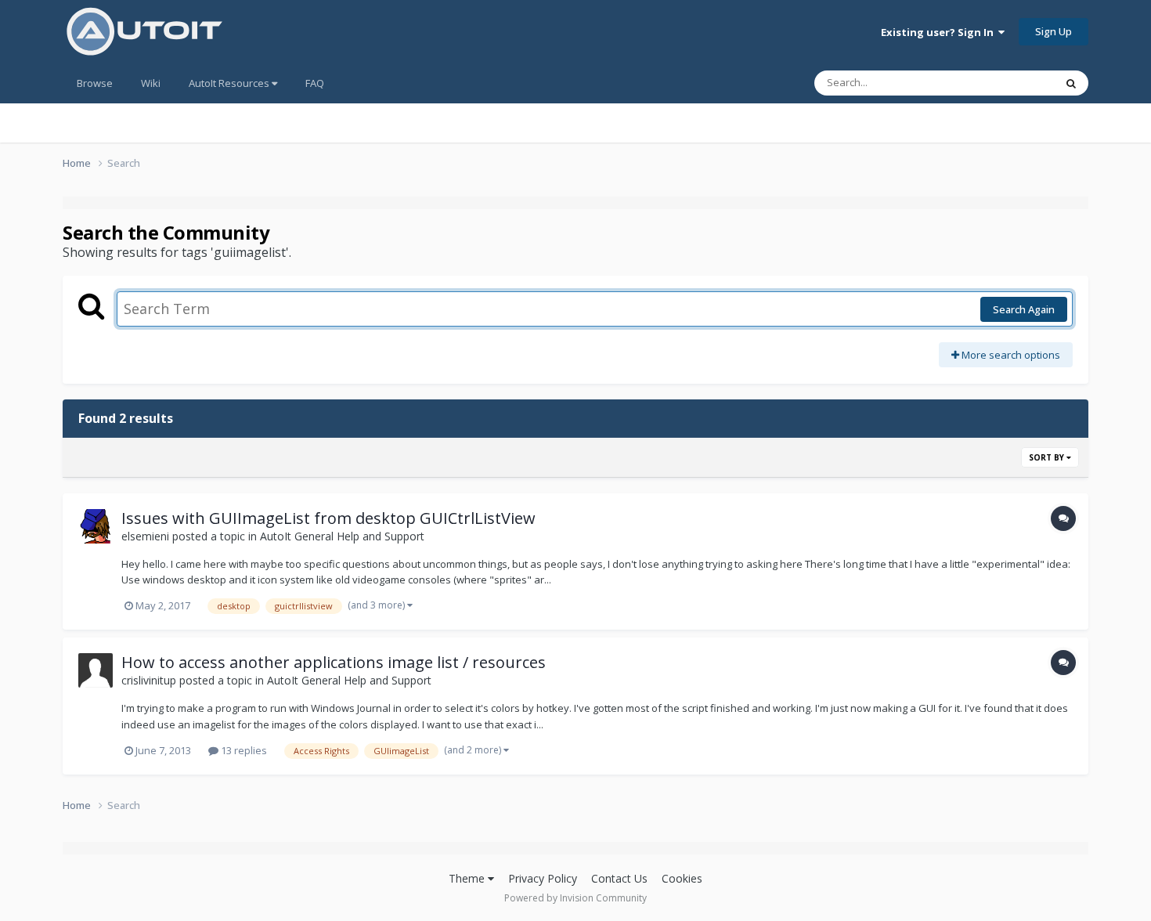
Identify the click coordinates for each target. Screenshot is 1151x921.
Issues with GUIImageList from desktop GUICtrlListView (328, 518)
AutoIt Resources (230, 83)
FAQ (314, 83)
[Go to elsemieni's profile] (95, 526)
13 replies (242, 750)
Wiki (151, 83)
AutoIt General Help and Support (342, 536)
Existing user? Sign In (939, 32)
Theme (468, 878)
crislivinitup (148, 680)
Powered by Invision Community (575, 898)
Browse (95, 83)
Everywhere (1007, 82)
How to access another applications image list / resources (333, 662)
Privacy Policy (542, 878)
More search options (1009, 355)
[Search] (1071, 83)
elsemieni (145, 536)
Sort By (1047, 457)
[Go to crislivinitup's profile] (95, 670)
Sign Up (1053, 31)
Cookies (682, 878)
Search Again (1024, 309)
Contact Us (619, 878)
